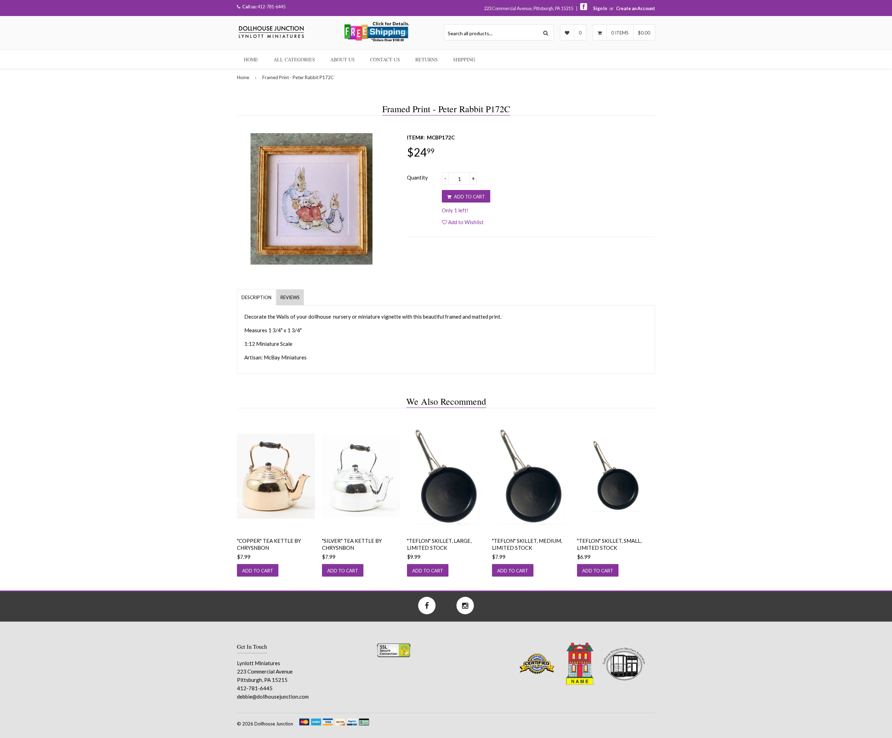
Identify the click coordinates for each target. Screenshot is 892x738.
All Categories (294, 59)
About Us (342, 59)
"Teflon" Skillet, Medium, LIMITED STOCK (527, 544)
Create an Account (635, 8)
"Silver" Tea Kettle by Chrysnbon (352, 544)
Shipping (464, 59)
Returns (426, 59)
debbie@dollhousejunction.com (273, 696)
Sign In (600, 8)
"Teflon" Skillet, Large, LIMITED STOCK (439, 544)
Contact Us (385, 59)
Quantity (417, 177)
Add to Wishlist (465, 222)
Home (251, 59)
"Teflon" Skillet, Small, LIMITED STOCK (609, 544)
